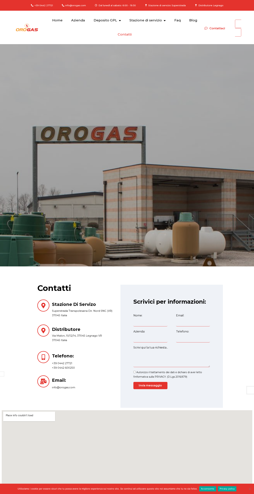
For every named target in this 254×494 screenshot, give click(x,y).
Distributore (66, 329)
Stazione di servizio (145, 20)
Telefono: (182, 331)
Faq (177, 20)
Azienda (78, 20)
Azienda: (139, 331)
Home (57, 20)
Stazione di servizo (74, 304)
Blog (193, 20)
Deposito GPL (105, 20)
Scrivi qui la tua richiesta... (150, 347)
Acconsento (207, 488)
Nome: (137, 315)
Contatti (125, 34)
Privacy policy (227, 488)
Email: (59, 380)
